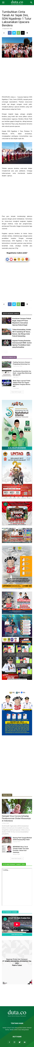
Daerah (4, 323)
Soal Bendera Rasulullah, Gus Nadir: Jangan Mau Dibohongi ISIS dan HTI (22, 373)
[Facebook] (9, 1042)
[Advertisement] (17, 77)
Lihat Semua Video (17, 934)
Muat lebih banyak (16, 392)
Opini (3, 813)
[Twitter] (19, 1042)
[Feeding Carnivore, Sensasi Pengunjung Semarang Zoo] (6, 364)
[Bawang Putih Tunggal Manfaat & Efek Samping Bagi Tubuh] (6, 840)
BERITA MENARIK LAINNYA (11, 313)
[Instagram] (14, 1042)
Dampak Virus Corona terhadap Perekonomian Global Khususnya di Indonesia (16, 818)
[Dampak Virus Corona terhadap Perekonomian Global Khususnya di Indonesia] (17, 806)
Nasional (4, 345)
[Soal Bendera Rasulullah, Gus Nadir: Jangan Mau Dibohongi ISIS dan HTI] (6, 373)
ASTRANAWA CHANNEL (10, 912)
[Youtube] (25, 1042)
